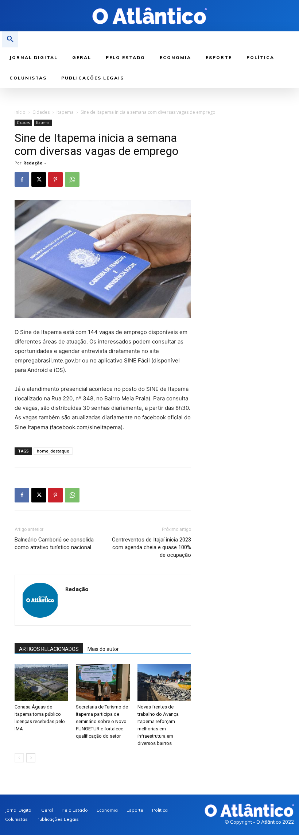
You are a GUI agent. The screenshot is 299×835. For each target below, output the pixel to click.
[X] (38, 179)
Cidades (41, 112)
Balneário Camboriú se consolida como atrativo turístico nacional (54, 543)
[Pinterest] (55, 179)
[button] (10, 39)
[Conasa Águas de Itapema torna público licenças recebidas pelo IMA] (41, 682)
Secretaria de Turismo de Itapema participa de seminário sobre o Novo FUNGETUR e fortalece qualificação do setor (102, 721)
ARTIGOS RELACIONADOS (49, 649)
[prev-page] (19, 757)
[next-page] (30, 757)
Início (20, 112)
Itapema (65, 112)
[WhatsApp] (72, 179)
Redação (32, 163)
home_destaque (53, 451)
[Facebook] (22, 179)
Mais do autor (103, 649)
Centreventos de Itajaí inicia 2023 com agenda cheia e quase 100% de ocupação (151, 547)
